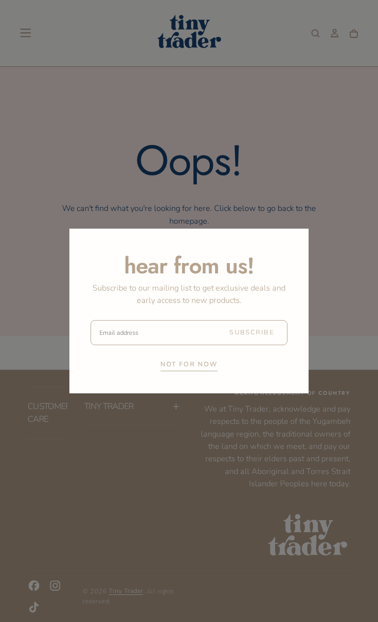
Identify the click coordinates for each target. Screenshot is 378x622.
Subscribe (251, 332)
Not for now (189, 364)
